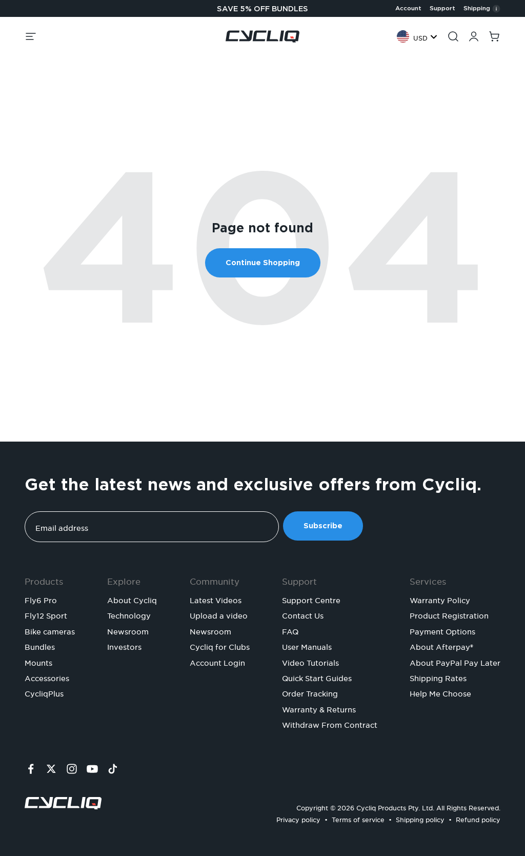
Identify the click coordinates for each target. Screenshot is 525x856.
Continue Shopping (263, 262)
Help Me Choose (440, 692)
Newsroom (128, 630)
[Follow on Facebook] (31, 769)
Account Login (217, 661)
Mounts (38, 661)
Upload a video (219, 614)
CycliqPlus (44, 692)
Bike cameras (50, 630)
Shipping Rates (438, 677)
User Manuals (307, 645)
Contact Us (303, 614)
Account (408, 8)
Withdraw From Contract (329, 723)
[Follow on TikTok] (113, 769)
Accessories (47, 677)
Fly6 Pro (41, 599)
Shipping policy (420, 818)
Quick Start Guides (317, 677)
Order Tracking (310, 692)
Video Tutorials (310, 661)
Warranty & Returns (319, 708)
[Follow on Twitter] (51, 769)
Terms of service (358, 818)
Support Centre (311, 599)
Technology (129, 614)
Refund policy (478, 818)
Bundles (40, 645)
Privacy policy (298, 818)
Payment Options (442, 630)
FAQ (290, 630)
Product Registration (449, 614)
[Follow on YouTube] (92, 769)
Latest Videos (215, 599)
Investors (124, 645)
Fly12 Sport (46, 614)
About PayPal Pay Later (455, 661)
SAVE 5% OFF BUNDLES (262, 9)
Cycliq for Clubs (220, 645)
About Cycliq (132, 599)
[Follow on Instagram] (72, 769)
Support (442, 8)
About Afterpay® (441, 645)
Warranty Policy (440, 599)
